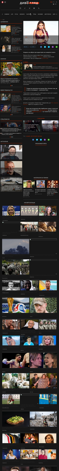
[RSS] (38, 8)
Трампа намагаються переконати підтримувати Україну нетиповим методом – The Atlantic (16, 109)
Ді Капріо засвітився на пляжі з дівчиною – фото (40, 191)
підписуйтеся (43, 110)
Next (56, 14)
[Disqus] (40, 161)
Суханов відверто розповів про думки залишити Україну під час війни (10, 155)
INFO (54, 14)
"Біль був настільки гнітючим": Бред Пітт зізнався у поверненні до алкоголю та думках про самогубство (17, 98)
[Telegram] (29, 8)
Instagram (40, 56)
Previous (2, 14)
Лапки (28, 14)
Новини (6, 14)
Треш (34, 14)
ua (51, 2)
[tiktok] (24, 8)
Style (16, 14)
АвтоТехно (48, 14)
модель (28, 136)
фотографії (34, 136)
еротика (40, 136)
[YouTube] (34, 8)
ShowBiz (40, 14)
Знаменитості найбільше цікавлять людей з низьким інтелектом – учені (50, 127)
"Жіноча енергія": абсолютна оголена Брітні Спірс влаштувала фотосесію (28, 192)
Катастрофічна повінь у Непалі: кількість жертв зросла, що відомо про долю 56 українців (10, 187)
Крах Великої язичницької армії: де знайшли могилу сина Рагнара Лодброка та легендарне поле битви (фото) (11, 129)
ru (54, 2)
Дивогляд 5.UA (36, 111)
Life (12, 14)
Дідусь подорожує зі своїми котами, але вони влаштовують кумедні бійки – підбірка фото (10, 80)
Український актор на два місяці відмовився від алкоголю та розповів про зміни (11, 171)
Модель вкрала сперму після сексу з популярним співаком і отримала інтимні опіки (45, 67)
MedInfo (22, 14)
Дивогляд (45, 58)
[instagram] (20, 8)
